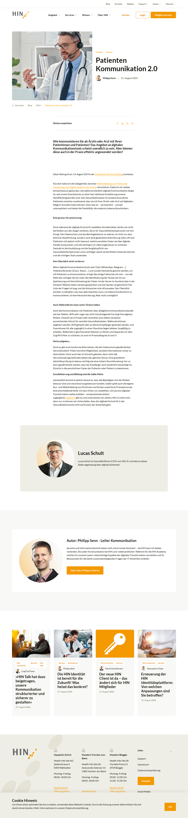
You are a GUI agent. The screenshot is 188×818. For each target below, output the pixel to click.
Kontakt (118, 4)
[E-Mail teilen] (132, 123)
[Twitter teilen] (127, 123)
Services (109, 52)
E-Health (99, 52)
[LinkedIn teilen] (122, 123)
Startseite (19, 105)
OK (170, 806)
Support (142, 4)
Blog (108, 4)
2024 (38, 105)
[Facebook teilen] (117, 123)
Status (155, 4)
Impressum (143, 764)
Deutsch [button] (169, 4)
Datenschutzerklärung (149, 770)
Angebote (70, 397)
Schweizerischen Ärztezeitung (109, 174)
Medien (130, 4)
